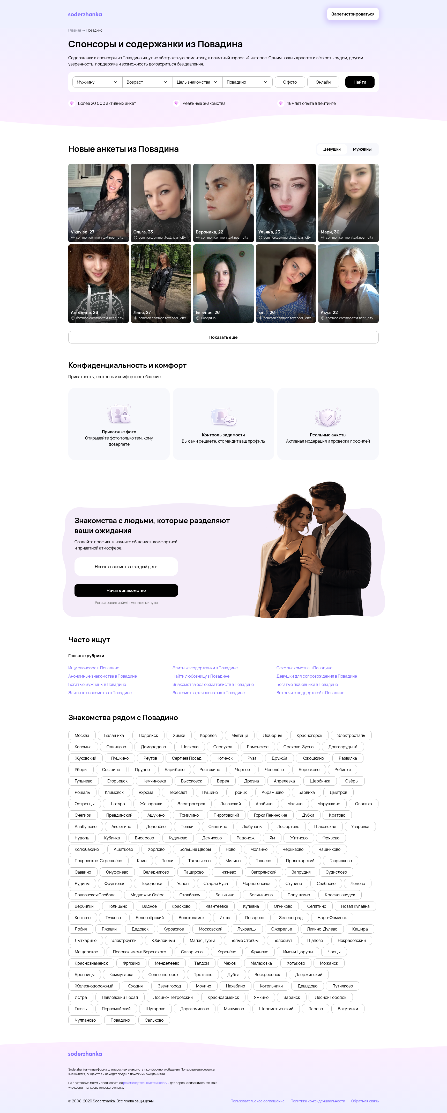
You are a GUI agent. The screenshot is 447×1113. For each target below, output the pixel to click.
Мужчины (362, 149)
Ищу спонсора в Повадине (93, 668)
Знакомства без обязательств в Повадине (213, 684)
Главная (74, 30)
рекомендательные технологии (146, 1083)
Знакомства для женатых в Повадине (209, 692)
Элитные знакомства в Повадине (100, 692)
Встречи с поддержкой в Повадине (310, 692)
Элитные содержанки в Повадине (205, 668)
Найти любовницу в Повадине (201, 676)
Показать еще (223, 337)
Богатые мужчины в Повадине (97, 684)
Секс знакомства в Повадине (304, 668)
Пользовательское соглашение (258, 1101)
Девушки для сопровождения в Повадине (317, 676)
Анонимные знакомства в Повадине (102, 676)
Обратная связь (365, 1101)
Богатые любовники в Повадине (307, 684)
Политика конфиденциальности (318, 1101)
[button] (82, 735)
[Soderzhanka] (85, 14)
